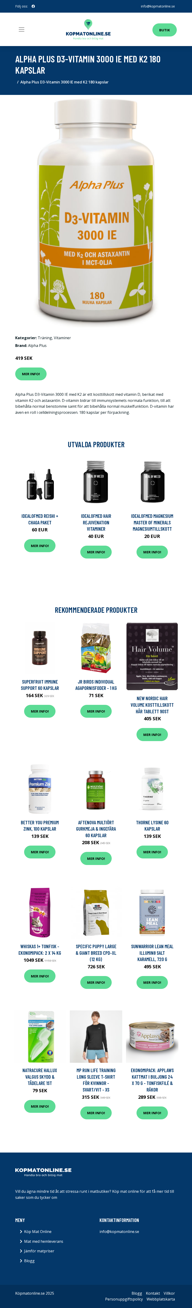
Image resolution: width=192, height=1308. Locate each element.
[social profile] (33, 6)
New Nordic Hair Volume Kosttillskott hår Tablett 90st (152, 704)
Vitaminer (62, 337)
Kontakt (153, 1293)
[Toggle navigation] (21, 29)
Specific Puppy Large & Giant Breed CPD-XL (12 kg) (96, 952)
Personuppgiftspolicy (124, 1299)
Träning (45, 337)
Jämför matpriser (39, 1251)
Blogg (29, 1260)
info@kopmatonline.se (158, 6)
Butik (164, 30)
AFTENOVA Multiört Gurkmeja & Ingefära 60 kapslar (96, 828)
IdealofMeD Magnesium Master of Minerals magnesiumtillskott (152, 522)
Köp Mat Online (38, 1231)
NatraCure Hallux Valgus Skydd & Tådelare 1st (39, 1076)
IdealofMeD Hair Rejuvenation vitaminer (96, 522)
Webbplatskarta (161, 1299)
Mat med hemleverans (43, 1241)
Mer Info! (31, 373)
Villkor (169, 1293)
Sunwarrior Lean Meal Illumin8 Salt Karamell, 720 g (152, 952)
